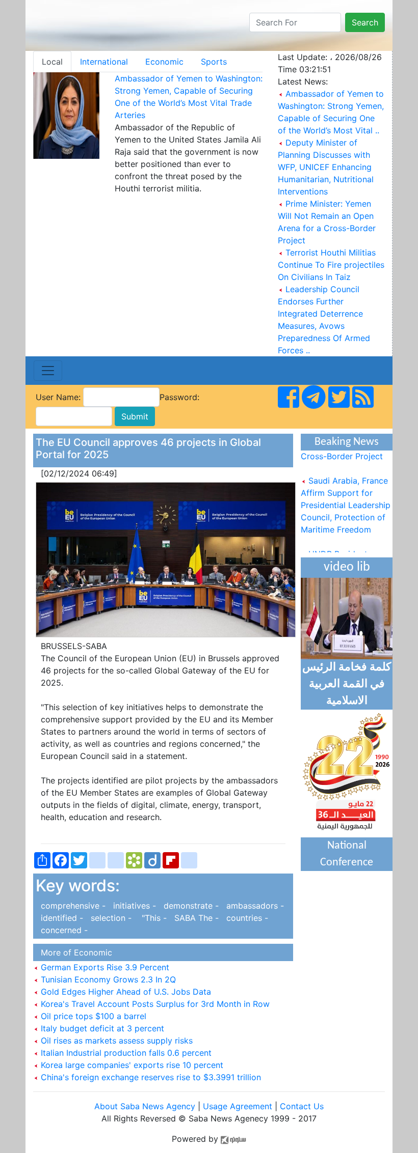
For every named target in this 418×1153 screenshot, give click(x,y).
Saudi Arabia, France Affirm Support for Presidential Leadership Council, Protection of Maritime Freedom (345, 499)
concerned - (62, 930)
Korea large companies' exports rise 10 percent (130, 1065)
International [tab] (104, 62)
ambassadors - (252, 906)
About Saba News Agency (146, 1106)
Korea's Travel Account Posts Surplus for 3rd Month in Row (154, 1004)
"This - (151, 918)
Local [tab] (52, 62)
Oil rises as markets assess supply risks (115, 1040)
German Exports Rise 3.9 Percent (103, 967)
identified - (61, 918)
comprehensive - (72, 906)
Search (365, 22)
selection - (110, 918)
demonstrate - (190, 906)
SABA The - (195, 918)
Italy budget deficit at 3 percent (101, 1028)
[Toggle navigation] (48, 370)
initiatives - (133, 906)
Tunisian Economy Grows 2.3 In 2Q (107, 979)
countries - (244, 918)
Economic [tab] (164, 62)
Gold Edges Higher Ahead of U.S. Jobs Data (124, 992)
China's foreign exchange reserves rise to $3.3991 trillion (149, 1077)
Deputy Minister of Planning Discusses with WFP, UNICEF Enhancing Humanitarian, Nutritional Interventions (326, 166)
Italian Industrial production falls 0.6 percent (125, 1053)
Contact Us (302, 1106)
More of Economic (74, 952)
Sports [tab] (214, 62)
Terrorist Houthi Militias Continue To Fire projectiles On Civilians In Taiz (331, 264)
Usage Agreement (237, 1106)
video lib (347, 567)
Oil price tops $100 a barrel (92, 1016)
